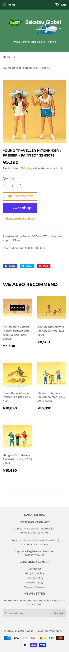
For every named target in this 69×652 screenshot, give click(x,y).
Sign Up (59, 613)
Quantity (9, 178)
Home (7, 56)
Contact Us (34, 568)
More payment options (20, 218)
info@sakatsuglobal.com (34, 521)
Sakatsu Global (23, 630)
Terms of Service (34, 587)
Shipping (26, 168)
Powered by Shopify (49, 630)
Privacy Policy (34, 582)
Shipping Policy (34, 573)
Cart (63, 4)
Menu (11, 4)
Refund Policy (34, 577)
